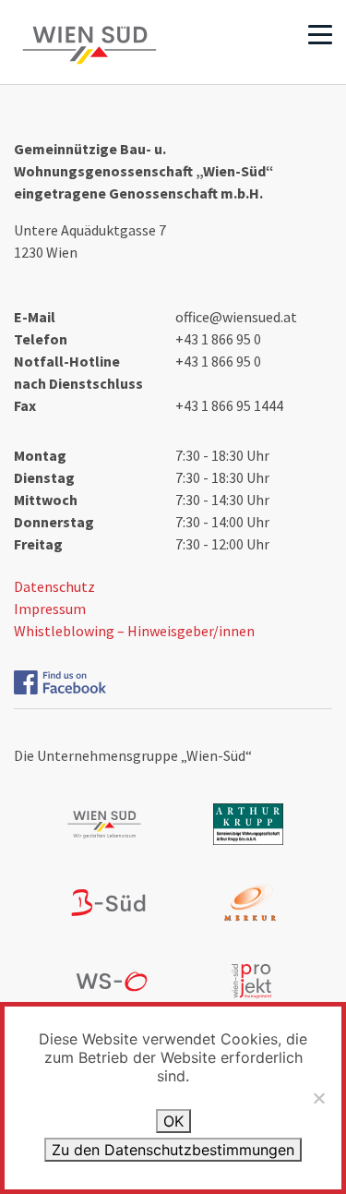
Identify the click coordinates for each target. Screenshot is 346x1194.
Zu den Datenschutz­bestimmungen (173, 1149)
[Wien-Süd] (89, 45)
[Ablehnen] (318, 1098)
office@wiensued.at (236, 317)
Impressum (50, 608)
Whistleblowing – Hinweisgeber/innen (134, 630)
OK (173, 1121)
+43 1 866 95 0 (218, 339)
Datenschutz (54, 586)
